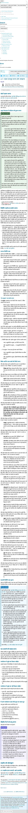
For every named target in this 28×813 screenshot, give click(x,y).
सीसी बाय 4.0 (16, 774)
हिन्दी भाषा (14, 75)
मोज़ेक (7, 773)
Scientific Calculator (7, 42)
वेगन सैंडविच (16, 203)
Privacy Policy (22, 805)
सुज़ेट (11, 203)
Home (6, 75)
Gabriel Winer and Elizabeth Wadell (12, 782)
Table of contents (6, 90)
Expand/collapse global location (26, 75)
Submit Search (4, 28)
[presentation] (6, 203)
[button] (5, 52)
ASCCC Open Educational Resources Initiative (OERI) (13, 86)
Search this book (3, 24)
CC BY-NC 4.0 (4, 781)
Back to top (3, 787)
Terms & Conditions (5, 806)
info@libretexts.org (15, 807)
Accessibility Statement (14, 806)
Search (2, 811)
